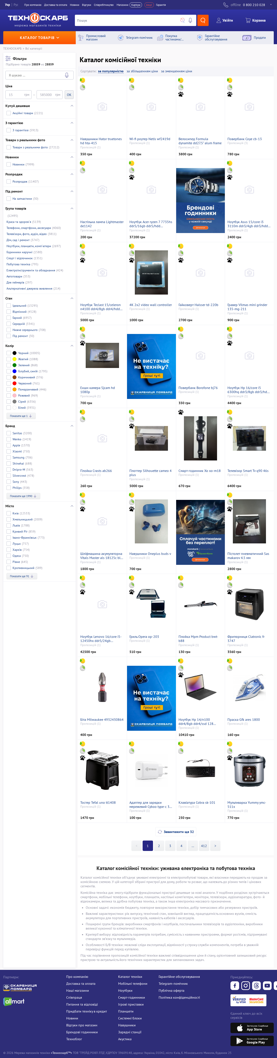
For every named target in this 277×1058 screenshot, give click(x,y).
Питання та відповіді (82, 1004)
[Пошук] (203, 20)
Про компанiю (32, 5)
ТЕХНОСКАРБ (12, 48)
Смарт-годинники (131, 997)
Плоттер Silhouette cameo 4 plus (150, 473)
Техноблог (74, 1039)
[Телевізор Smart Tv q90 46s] (249, 438)
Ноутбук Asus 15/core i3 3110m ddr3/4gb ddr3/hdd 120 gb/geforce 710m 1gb (247, 224)
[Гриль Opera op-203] (151, 604)
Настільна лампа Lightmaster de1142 (102, 224)
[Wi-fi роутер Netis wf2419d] (151, 106)
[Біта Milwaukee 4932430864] (102, 687)
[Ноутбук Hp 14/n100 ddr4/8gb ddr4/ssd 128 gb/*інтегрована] (200, 687)
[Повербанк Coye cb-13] (249, 106)
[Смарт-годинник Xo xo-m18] (200, 438)
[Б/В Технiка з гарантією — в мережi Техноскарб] (267, 986)
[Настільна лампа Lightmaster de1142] (102, 189)
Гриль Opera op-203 (144, 637)
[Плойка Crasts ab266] (102, 438)
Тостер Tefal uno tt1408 (98, 802)
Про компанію (77, 976)
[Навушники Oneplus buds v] (151, 521)
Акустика (125, 1039)
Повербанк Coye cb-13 (244, 139)
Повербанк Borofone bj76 (198, 388)
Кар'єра (135, 5)
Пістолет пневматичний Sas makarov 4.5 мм (248, 556)
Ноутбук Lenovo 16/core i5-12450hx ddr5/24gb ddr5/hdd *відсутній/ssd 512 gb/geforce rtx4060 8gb (101, 639)
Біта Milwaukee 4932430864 (102, 720)
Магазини (122, 5)
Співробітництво (104, 5)
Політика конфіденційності (179, 997)
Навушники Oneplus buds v (150, 554)
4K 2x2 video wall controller (150, 305)
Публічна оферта (171, 990)
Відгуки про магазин (81, 1025)
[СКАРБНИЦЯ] (151, 366)
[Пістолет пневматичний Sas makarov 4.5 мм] (249, 521)
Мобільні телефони (132, 983)
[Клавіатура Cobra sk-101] (200, 770)
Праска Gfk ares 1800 (243, 720)
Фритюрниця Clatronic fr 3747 (245, 639)
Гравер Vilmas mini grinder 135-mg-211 (247, 307)
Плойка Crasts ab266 (96, 471)
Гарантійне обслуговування (179, 976)
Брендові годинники (82, 1032)
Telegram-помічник (173, 983)
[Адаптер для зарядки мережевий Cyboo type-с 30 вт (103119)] (151, 770)
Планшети (126, 1011)
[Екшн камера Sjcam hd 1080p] (102, 355)
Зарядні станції (129, 1032)
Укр (7, 4)
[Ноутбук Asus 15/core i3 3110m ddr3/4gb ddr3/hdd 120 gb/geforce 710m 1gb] (249, 189)
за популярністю (111, 71)
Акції (149, 5)
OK (69, 94)
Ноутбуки (125, 990)
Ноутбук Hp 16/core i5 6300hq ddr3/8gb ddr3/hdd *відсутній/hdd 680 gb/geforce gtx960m (248, 390)
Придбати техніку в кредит (86, 1011)
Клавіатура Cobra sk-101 (197, 802)
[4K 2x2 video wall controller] (151, 272)
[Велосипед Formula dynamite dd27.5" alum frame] (200, 106)
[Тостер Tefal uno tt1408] (102, 770)
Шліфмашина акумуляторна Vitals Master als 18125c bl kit (101, 556)
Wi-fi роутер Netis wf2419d (149, 139)
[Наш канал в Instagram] (245, 986)
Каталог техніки (130, 976)
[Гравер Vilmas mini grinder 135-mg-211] (249, 272)
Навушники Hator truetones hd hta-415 (101, 141)
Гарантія (161, 5)
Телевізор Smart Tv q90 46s (248, 471)
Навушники (127, 1025)
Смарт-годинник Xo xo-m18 (200, 471)
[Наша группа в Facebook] (234, 986)
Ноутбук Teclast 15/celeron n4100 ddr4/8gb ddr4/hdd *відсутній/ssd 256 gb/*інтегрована (100, 307)
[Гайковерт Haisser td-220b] (200, 272)
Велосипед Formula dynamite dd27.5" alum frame (200, 141)
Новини (74, 5)
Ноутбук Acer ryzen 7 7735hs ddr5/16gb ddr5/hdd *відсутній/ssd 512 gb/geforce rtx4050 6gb (150, 224)
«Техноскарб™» (61, 1053)
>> (193, 846)
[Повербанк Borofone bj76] (200, 355)
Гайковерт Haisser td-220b (198, 305)
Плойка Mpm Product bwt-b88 (198, 639)
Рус (16, 4)
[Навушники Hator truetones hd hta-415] (102, 106)
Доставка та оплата (55, 5)
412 (204, 846)
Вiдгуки (86, 5)
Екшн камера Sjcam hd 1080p (97, 390)
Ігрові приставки (131, 1004)
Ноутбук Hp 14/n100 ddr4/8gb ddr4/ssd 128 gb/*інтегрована (196, 722)
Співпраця (74, 997)
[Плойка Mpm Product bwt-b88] (200, 604)
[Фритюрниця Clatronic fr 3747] (249, 604)
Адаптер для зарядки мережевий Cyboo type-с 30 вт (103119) (150, 804)
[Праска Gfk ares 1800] (249, 687)
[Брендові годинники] (200, 200)
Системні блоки (130, 1018)
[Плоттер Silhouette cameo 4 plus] (151, 438)
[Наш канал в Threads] (256, 986)
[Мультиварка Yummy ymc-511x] (249, 770)
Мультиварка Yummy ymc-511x (246, 804)
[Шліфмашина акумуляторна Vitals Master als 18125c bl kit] (102, 521)
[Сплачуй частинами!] (200, 532)
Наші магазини (77, 990)
